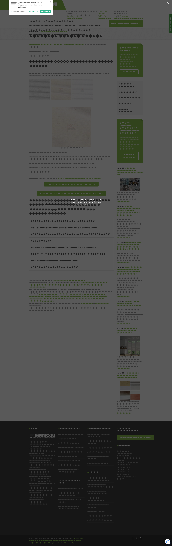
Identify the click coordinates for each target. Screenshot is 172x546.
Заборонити (33, 11)
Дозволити (45, 11)
